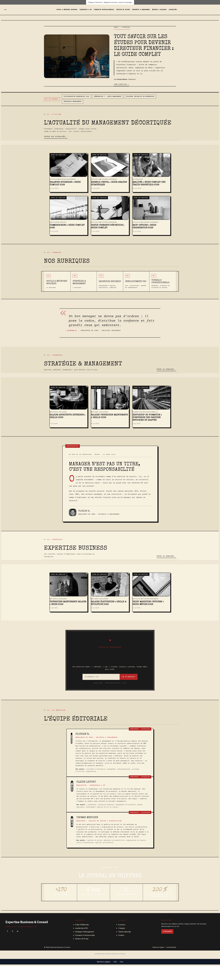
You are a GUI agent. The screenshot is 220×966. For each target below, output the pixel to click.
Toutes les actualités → (55, 136)
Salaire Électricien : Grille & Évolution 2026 (108, 603)
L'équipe (121, 928)
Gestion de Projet (123, 9)
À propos (121, 925)
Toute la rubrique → (166, 369)
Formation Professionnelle (104, 9)
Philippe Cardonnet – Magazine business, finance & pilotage (110, 2)
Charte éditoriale (124, 932)
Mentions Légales (103, 962)
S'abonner (167, 931)
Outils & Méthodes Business (66, 9)
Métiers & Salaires (159, 9)
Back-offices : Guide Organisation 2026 (144, 226)
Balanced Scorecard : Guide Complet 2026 (65, 183)
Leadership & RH (86, 9)
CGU (121, 962)
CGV (115, 962)
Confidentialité (171, 947)
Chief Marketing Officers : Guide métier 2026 (148, 603)
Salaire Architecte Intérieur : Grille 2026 (67, 416)
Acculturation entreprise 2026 (76, 96)
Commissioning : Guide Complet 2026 (67, 226)
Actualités (173, 9)
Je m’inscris (128, 677)
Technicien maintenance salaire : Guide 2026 (68, 603)
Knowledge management (72, 101)
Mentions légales (158, 947)
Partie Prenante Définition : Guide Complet (107, 226)
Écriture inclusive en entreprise (140, 96)
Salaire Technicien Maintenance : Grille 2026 (109, 416)
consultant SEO (99, 954)
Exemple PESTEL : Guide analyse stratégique (109, 183)
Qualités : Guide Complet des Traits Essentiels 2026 (149, 183)
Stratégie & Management (141, 9)
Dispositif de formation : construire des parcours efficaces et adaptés (147, 417)
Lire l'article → (121, 84)
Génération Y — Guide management (107, 96)
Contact (121, 935)
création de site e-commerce (116, 954)
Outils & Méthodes (82, 925)
